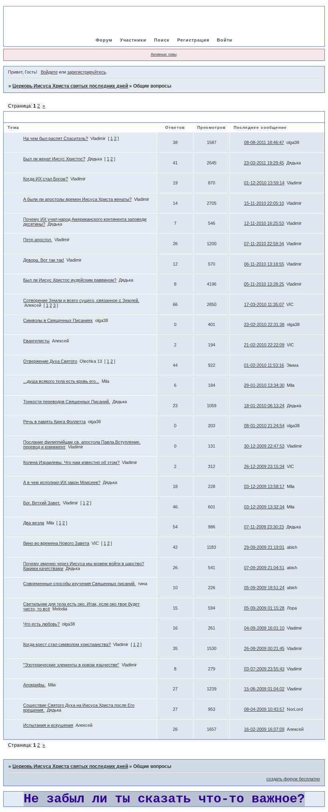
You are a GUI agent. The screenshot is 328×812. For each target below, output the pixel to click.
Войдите (49, 72)
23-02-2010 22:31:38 (264, 324)
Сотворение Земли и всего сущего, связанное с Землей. (81, 300)
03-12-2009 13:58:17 (264, 486)
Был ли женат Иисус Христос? (54, 158)
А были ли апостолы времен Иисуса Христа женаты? (77, 199)
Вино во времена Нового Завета (56, 543)
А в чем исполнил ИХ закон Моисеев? (61, 482)
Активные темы (163, 54)
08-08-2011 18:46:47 (264, 142)
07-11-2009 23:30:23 (264, 526)
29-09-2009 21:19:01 (264, 547)
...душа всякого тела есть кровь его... (61, 381)
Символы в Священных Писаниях (58, 320)
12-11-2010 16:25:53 (264, 223)
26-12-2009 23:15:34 (264, 466)
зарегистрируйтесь (86, 72)
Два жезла (33, 522)
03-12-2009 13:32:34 (264, 506)
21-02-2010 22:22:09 (264, 344)
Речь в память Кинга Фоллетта (54, 421)
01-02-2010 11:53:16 (264, 365)
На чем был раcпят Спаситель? (55, 138)
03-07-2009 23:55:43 (264, 668)
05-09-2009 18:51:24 (264, 587)
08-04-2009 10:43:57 (264, 709)
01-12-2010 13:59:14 (264, 182)
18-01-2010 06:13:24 (264, 405)
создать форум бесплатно (293, 778)
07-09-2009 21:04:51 (264, 567)
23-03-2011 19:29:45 (264, 162)
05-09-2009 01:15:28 (264, 608)
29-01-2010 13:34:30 (264, 385)
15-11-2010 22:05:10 (264, 203)
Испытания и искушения (48, 725)
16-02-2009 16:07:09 (264, 729)
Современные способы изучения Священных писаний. (79, 583)
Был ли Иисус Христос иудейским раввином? (69, 280)
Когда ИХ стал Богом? (45, 178)
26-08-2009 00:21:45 (264, 648)
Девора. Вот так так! (43, 260)
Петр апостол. (37, 239)
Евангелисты (36, 340)
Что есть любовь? (41, 624)
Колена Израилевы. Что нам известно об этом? (71, 462)
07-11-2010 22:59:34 (264, 243)
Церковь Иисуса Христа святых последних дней (70, 86)
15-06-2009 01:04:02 (264, 688)
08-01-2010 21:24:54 (264, 425)
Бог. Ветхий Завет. (41, 502)
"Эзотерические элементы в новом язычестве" (71, 664)
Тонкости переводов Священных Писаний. (66, 401)
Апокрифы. (34, 684)
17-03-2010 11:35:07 (264, 304)
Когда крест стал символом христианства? (67, 644)
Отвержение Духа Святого (50, 361)
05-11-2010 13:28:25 (264, 284)
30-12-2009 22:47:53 (264, 446)
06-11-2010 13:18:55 (264, 264)
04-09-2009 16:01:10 (264, 628)
